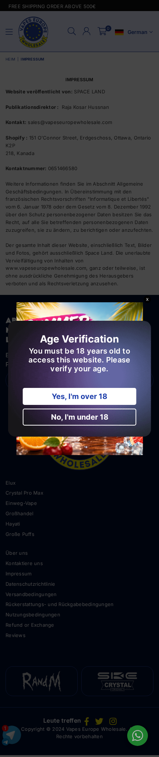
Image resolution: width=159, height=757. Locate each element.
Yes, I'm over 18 (79, 396)
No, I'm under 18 (79, 417)
